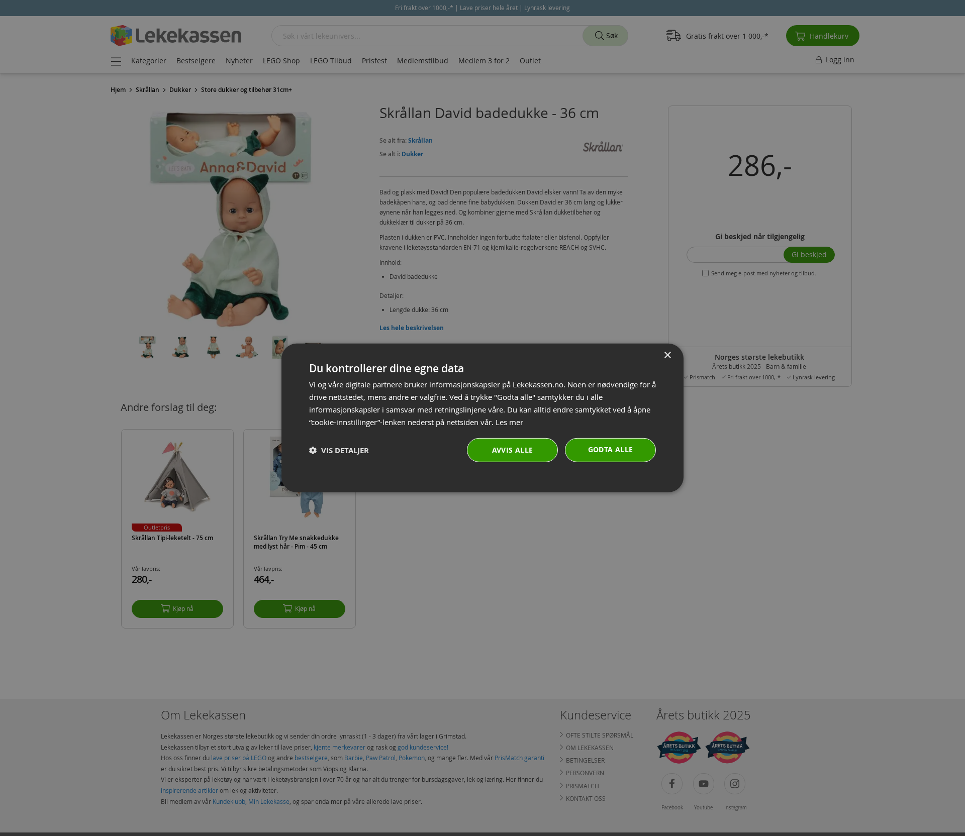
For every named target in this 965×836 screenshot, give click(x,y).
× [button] (667, 355)
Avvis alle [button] (512, 450)
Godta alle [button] (610, 449)
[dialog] (482, 418)
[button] (339, 450)
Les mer (509, 421)
